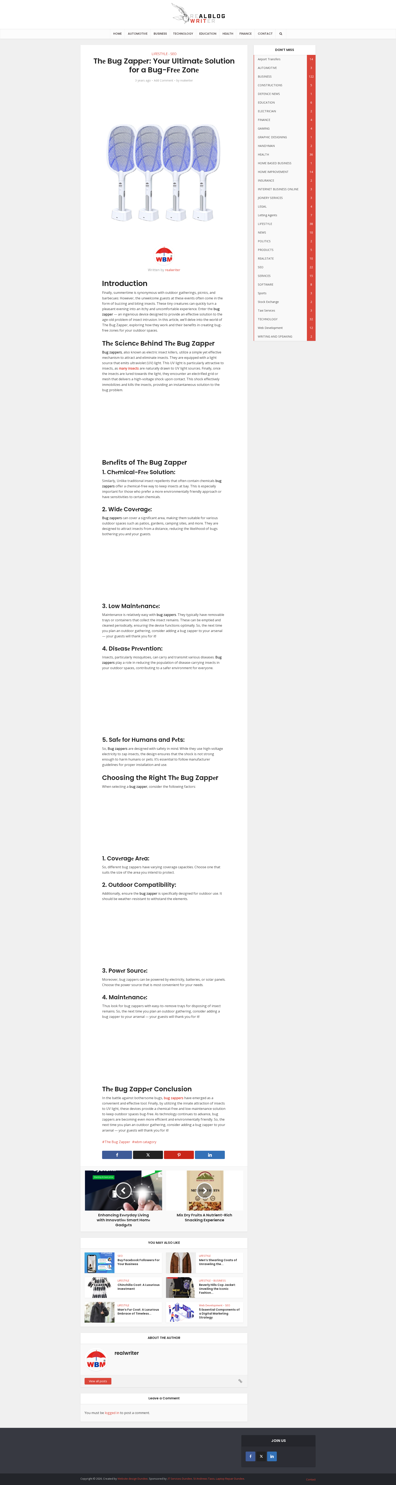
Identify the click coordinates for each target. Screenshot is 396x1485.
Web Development (210, 1305)
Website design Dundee (133, 1478)
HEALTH (228, 34)
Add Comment (163, 80)
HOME (117, 34)
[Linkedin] (272, 1456)
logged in (112, 1413)
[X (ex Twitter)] (261, 1456)
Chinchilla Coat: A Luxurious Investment (139, 1287)
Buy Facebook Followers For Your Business (139, 1262)
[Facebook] (250, 1456)
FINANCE (245, 34)
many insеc (127, 368)
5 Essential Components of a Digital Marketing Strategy (219, 1314)
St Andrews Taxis (204, 1478)
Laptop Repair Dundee (230, 1478)
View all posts (98, 1381)
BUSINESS (160, 34)
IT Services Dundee (180, 1478)
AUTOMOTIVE (137, 34)
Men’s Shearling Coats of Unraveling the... (218, 1262)
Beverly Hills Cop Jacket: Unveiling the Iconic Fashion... (217, 1289)
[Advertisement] (164, 428)
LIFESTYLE (160, 54)
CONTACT (265, 34)
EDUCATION (207, 34)
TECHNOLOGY (183, 34)
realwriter (186, 80)
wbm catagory (145, 1142)
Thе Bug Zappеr (117, 1142)
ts (137, 368)
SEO (173, 54)
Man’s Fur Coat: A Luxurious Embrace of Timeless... (138, 1312)
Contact (311, 1479)
